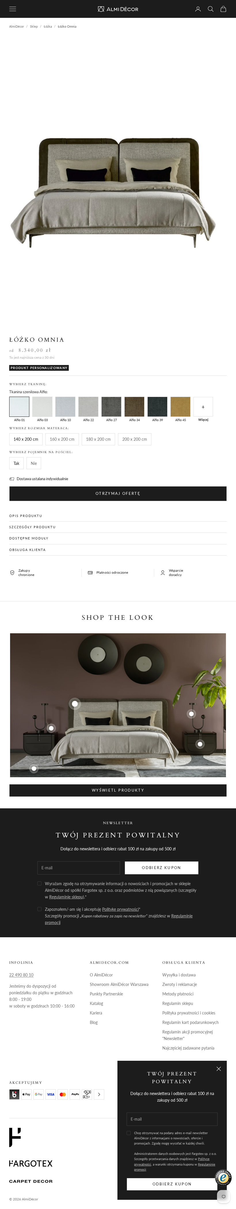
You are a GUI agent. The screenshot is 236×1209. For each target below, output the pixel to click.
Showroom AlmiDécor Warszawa (119, 984)
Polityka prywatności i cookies (188, 1012)
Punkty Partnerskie (106, 993)
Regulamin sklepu (177, 1003)
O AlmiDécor (101, 974)
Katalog (96, 1003)
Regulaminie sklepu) (66, 896)
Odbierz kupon (172, 1184)
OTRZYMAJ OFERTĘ (118, 493)
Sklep (34, 26)
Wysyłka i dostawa (179, 974)
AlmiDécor (16, 26)
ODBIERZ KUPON (161, 867)
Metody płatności (177, 993)
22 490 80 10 (21, 974)
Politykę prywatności (120, 909)
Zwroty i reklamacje (179, 984)
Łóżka (48, 26)
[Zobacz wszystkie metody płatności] (99, 1094)
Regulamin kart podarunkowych (190, 1022)
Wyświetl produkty (118, 790)
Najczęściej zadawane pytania (188, 1047)
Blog (94, 1022)
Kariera (96, 1012)
